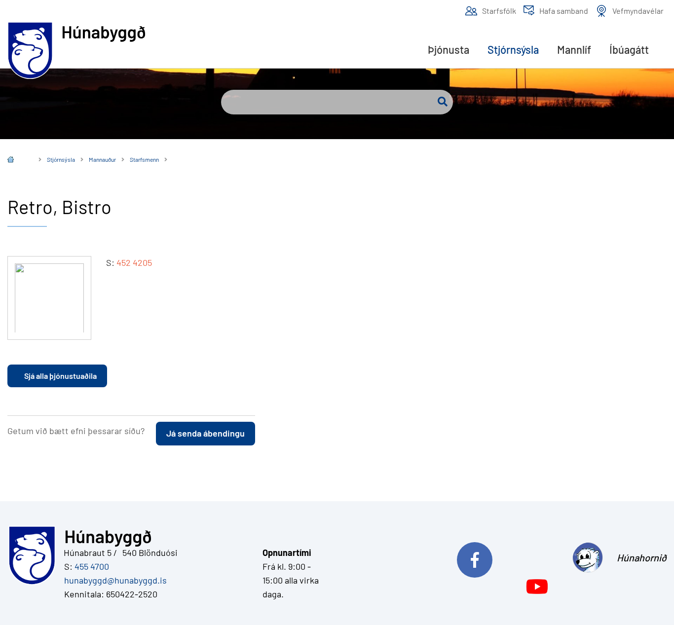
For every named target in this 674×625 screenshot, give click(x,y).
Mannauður (102, 159)
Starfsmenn (144, 159)
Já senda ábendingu (205, 433)
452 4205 (134, 262)
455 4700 (92, 566)
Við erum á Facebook (511, 557)
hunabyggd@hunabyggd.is (113, 580)
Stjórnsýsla (61, 159)
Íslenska (17, 160)
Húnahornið (642, 557)
